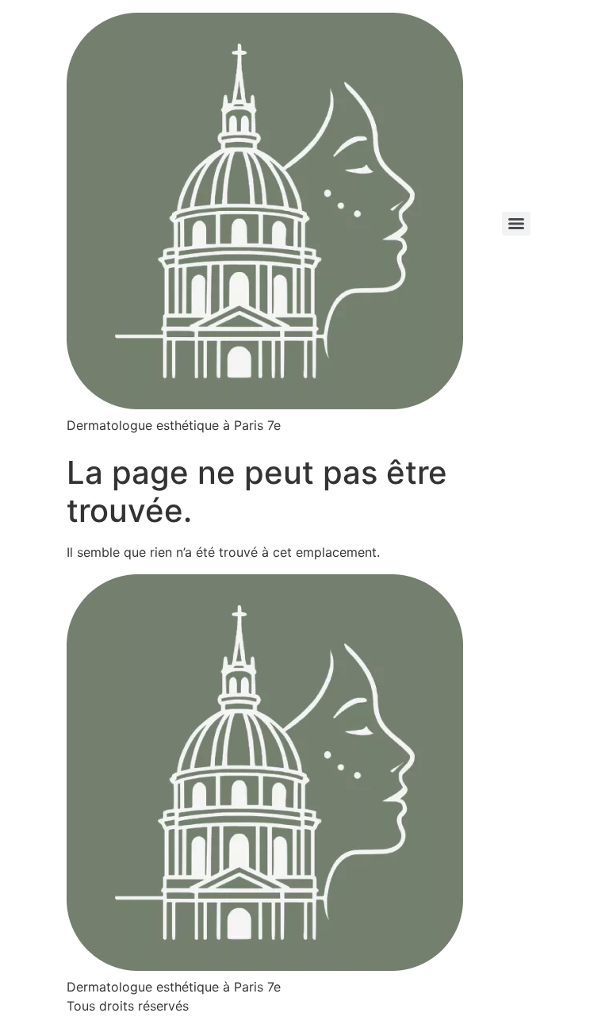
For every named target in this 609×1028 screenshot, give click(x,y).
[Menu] (516, 224)
